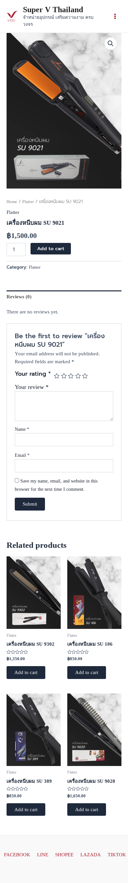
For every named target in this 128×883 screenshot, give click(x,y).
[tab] (64, 296)
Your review (32, 387)
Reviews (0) (19, 296)
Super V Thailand (53, 9)
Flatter (28, 201)
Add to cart (50, 248)
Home (12, 201)
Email (22, 455)
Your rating (33, 374)
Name (22, 429)
